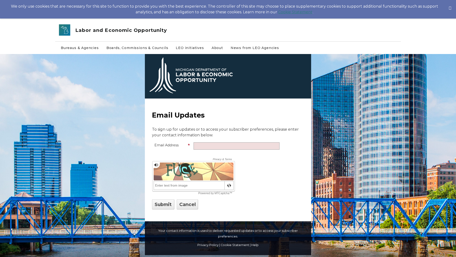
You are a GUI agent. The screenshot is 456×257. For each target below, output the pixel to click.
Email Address (166, 145)
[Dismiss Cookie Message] (450, 4)
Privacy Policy (207, 245)
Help (255, 245)
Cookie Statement (295, 12)
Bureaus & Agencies (80, 48)
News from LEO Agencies (255, 48)
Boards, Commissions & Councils (137, 48)
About (217, 48)
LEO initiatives (190, 48)
